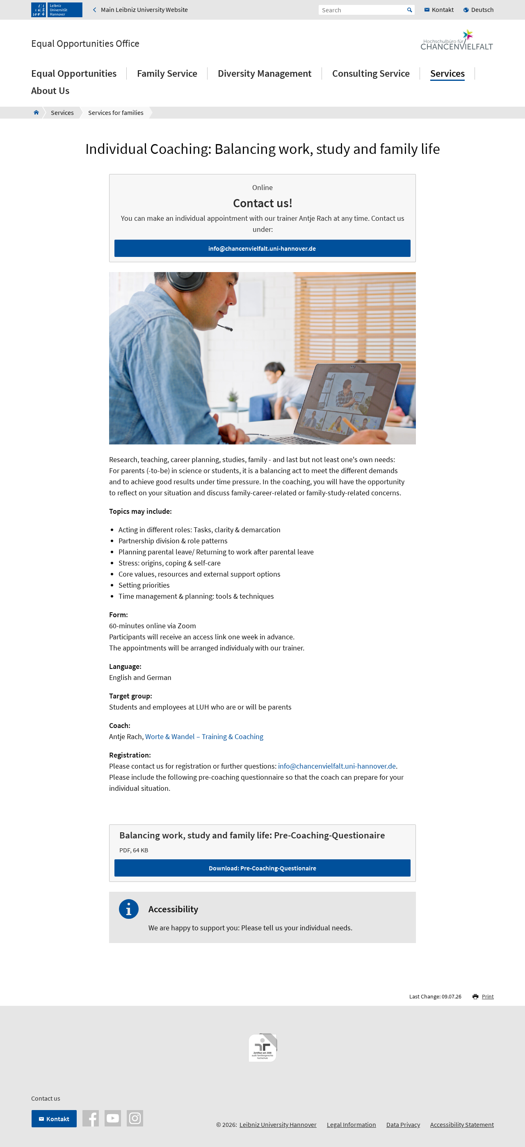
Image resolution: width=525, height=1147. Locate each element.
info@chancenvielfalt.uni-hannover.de (262, 248)
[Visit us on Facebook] (90, 1117)
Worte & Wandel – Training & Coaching (204, 736)
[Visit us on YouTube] (112, 1117)
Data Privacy (403, 1124)
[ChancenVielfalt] (33, 112)
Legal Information (351, 1124)
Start (410, 10)
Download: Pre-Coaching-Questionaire (262, 868)
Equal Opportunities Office (85, 43)
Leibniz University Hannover (278, 1124)
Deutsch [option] (482, 9)
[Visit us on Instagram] (135, 1117)
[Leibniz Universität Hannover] (56, 9)
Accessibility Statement (462, 1124)
